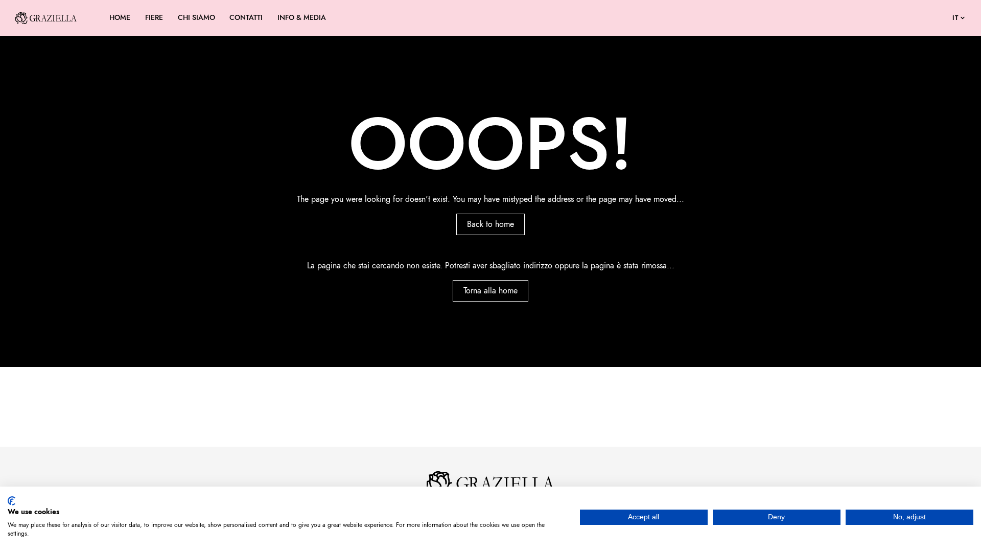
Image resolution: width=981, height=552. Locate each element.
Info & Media (301, 17)
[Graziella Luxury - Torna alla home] (46, 18)
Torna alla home (490, 290)
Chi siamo (196, 17)
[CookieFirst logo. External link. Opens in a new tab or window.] (11, 500)
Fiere (154, 17)
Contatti (246, 17)
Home (119, 17)
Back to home (490, 224)
